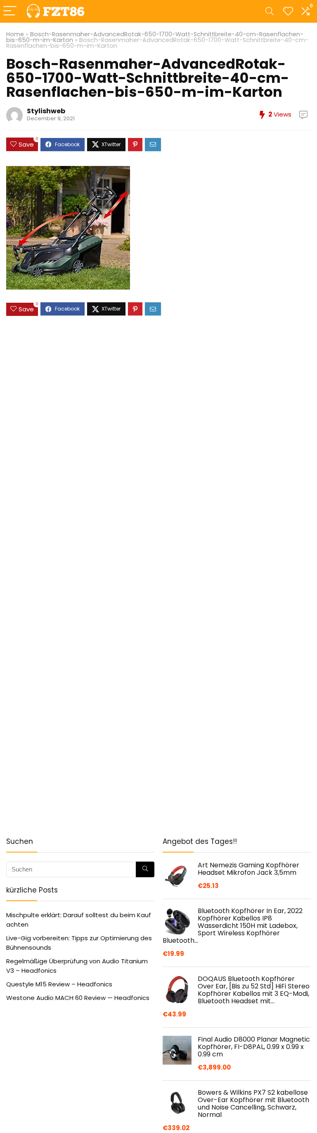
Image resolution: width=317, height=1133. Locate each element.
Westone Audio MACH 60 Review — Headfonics (77, 997)
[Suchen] (145, 869)
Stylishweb (46, 111)
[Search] (269, 11)
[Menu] (10, 11)
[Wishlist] (288, 11)
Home (15, 34)
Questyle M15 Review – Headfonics (59, 984)
